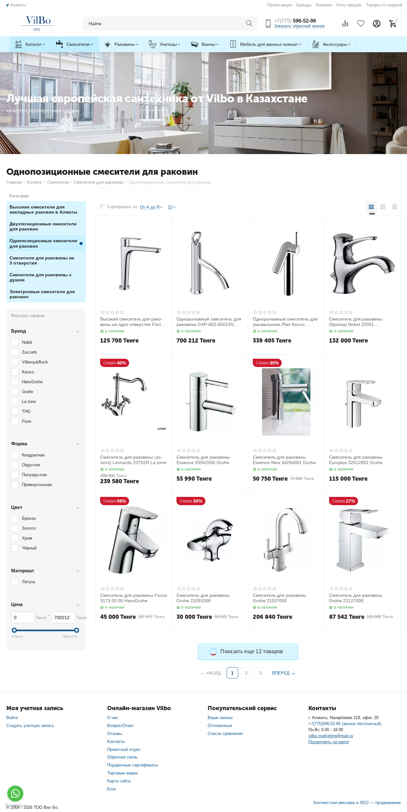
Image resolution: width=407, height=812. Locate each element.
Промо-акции (279, 5)
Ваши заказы (220, 717)
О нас (112, 717)
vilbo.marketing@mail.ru (330, 735)
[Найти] (249, 24)
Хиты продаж (349, 5)
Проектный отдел (124, 749)
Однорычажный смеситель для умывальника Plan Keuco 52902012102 (285, 321)
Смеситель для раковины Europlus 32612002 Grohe (356, 460)
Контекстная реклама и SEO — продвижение (357, 802)
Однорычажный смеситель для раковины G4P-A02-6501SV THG (208, 321)
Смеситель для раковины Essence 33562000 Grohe (203, 460)
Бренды (303, 5)
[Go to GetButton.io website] (15, 806)
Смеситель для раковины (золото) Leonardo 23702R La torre (133, 460)
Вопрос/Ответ (120, 725)
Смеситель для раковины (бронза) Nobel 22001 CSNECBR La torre (355, 321)
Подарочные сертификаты (132, 765)
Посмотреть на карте (328, 741)
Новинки (324, 5)
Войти (12, 717)
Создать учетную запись (30, 725)
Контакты (116, 741)
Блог (111, 789)
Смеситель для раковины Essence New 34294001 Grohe (284, 460)
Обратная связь (122, 757)
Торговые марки (122, 773)
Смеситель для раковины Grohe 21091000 (203, 598)
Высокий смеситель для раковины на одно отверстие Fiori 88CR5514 (131, 321)
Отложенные (220, 725)
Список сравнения (225, 733)
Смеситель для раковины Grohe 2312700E (355, 598)
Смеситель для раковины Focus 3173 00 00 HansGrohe (133, 598)
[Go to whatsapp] (15, 793)
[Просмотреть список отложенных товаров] (360, 24)
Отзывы (114, 733)
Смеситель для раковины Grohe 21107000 (279, 598)
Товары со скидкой (384, 5)
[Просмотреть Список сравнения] (345, 24)
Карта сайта (118, 781)
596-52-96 (295, 21)
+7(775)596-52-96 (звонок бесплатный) (344, 723)
